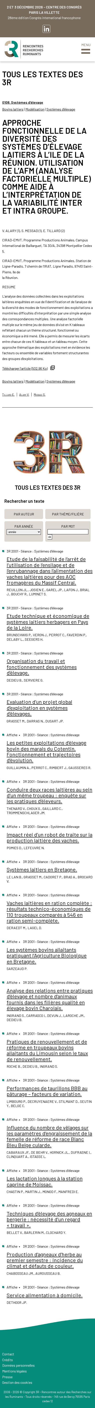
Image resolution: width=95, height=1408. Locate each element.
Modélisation (34, 109)
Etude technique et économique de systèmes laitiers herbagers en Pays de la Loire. (48, 622)
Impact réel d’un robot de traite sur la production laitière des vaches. (49, 837)
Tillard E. (8, 394)
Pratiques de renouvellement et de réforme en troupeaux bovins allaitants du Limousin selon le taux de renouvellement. (47, 1050)
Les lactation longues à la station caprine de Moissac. (45, 1181)
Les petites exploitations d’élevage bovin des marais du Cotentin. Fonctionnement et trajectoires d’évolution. (46, 751)
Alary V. (24, 394)
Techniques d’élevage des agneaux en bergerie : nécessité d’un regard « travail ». (49, 1219)
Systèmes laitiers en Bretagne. (42, 869)
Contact (8, 1354)
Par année (23, 526)
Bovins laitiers (12, 109)
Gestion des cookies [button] (17, 1382)
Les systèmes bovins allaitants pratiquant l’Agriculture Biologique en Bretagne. (47, 955)
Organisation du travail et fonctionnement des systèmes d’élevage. (42, 667)
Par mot (68, 526)
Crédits (7, 1360)
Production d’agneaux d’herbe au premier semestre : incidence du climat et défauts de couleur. (45, 1260)
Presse (7, 1377)
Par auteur (24, 514)
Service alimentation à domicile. (45, 1295)
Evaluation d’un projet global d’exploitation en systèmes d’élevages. (39, 707)
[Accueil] (23, 49)
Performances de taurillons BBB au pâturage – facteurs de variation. (47, 1091)
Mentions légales (14, 1371)
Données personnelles (18, 1365)
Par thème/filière (68, 514)
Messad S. (40, 394)
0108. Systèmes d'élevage (22, 102)
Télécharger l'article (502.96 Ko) (25, 368)
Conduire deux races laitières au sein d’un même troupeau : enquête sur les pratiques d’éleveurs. (49, 795)
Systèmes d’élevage (60, 109)
